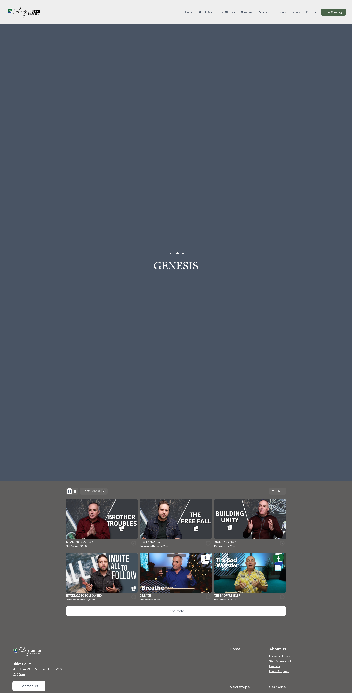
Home (235, 649)
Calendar (274, 666)
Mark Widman (72, 546)
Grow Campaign (279, 671)
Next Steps (240, 687)
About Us (277, 649)
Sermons (277, 687)
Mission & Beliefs (279, 656)
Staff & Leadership (280, 661)
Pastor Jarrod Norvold (149, 546)
